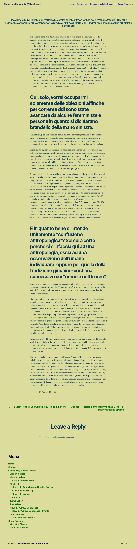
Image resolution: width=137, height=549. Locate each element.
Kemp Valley (16, 501)
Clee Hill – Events (21, 494)
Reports (16, 497)
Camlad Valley (17, 477)
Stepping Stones (18, 524)
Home (71, 4)
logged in (54, 437)
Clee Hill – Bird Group (22, 490)
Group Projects (124, 4)
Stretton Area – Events (23, 517)
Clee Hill (14, 484)
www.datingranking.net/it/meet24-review (47, 317)
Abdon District (17, 474)
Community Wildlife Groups (101, 4)
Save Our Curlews (19, 527)
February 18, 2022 (49, 392)
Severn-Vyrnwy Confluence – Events (30, 511)
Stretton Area (17, 514)
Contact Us (82, 4)
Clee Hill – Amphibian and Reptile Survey (32, 487)
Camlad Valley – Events (24, 480)
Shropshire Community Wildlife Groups (22, 4)
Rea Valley (15, 504)
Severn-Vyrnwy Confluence (24, 508)
